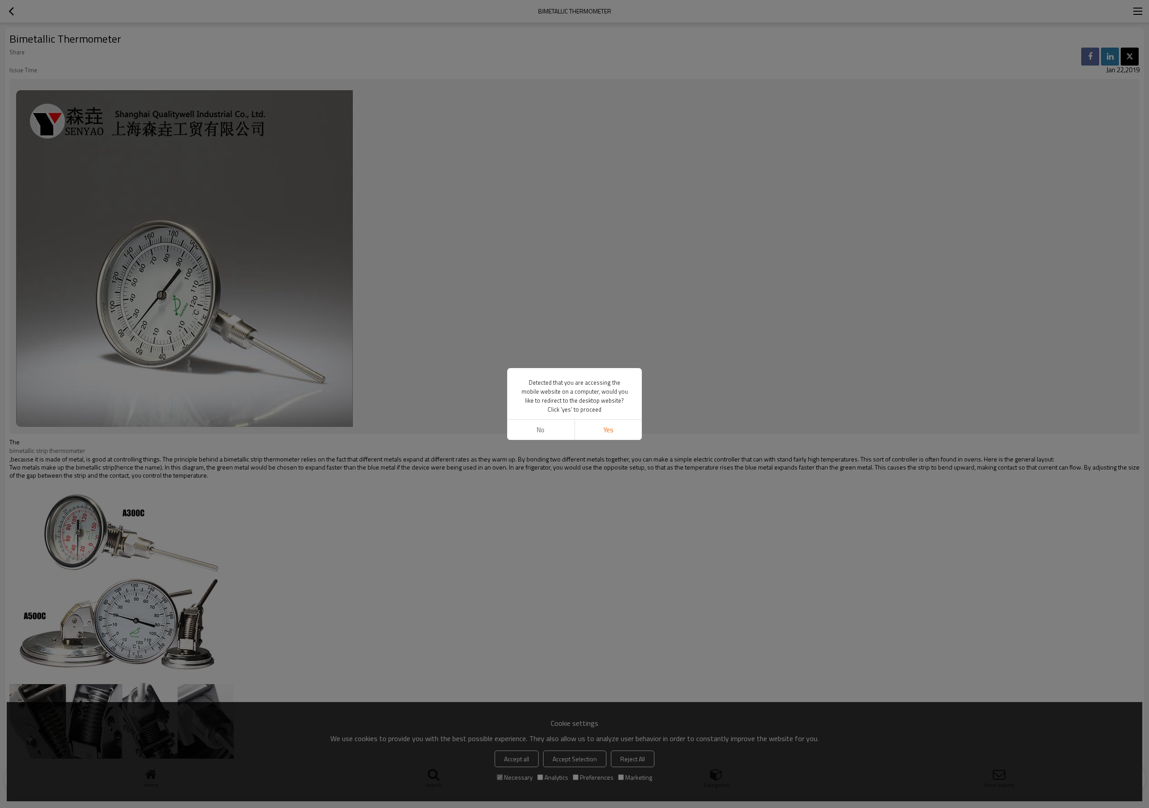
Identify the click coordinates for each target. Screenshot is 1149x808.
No (540, 430)
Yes (608, 430)
